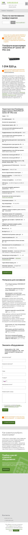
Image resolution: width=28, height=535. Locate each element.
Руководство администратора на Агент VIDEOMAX (14, 289)
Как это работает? (20, 22)
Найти (13, 22)
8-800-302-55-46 (12, 2)
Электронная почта (7, 384)
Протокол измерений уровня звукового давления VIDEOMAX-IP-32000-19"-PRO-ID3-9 (15, 337)
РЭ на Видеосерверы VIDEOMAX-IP (15, 284)
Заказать (5, 409)
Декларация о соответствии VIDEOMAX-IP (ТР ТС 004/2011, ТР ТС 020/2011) (15, 294)
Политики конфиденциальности (12, 405)
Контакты (6, 515)
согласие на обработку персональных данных (13, 406)
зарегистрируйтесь (9, 72)
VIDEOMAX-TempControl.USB (9, 95)
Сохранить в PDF (7, 272)
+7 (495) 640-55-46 (8, 520)
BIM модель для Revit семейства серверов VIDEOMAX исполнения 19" (14, 330)
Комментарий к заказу (7, 391)
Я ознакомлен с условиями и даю (13, 406)
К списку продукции (9, 422)
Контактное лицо (6, 357)
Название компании (7, 363)
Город (3, 371)
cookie (10, 526)
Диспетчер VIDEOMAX (7, 197)
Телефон (4, 377)
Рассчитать (6, 469)
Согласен (16, 530)
